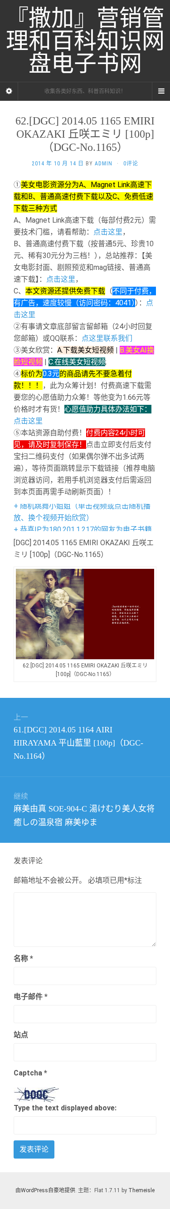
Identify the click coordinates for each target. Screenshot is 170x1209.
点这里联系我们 (107, 338)
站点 (21, 1034)
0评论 (130, 163)
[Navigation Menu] (161, 91)
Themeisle (141, 1190)
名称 (23, 958)
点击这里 (107, 232)
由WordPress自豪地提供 (45, 1190)
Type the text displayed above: (65, 1108)
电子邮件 (31, 996)
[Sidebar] (9, 91)
